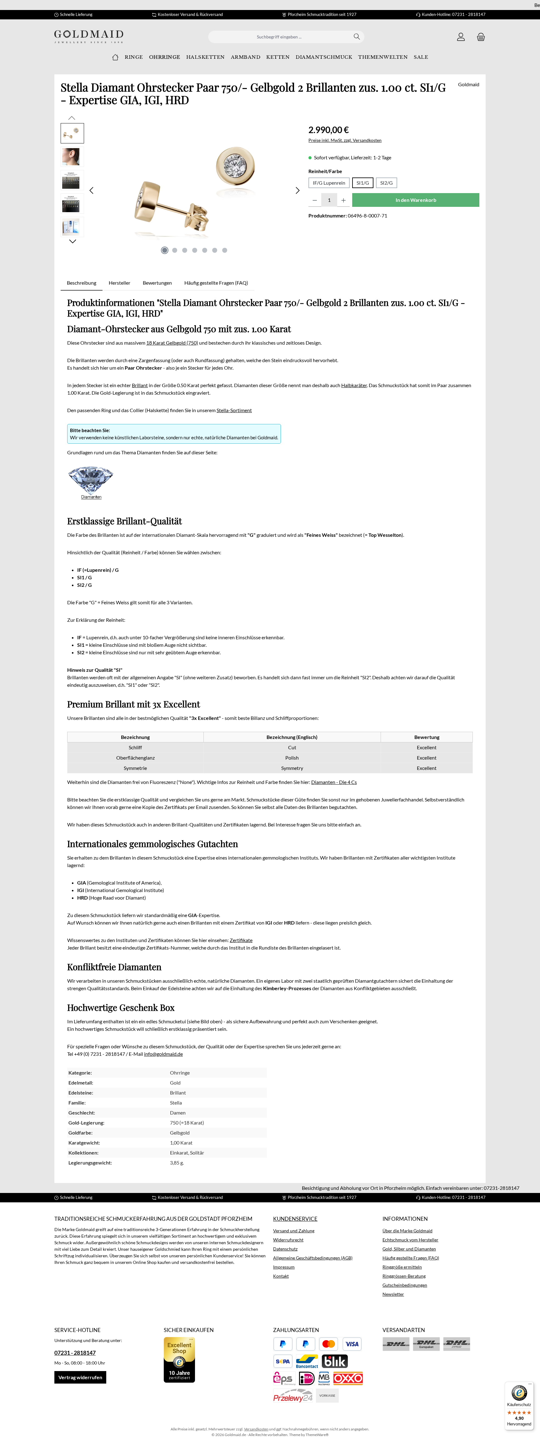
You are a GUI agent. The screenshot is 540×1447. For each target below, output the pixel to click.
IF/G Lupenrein (329, 183)
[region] (181, 190)
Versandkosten (256, 1429)
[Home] (115, 57)
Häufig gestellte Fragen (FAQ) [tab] (216, 283)
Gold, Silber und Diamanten (409, 1248)
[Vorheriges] (92, 190)
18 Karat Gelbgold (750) (172, 343)
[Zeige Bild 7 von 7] (224, 250)
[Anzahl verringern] (314, 200)
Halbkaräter (354, 385)
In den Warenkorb (416, 200)
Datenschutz (285, 1248)
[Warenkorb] (479, 36)
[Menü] (530, 1385)
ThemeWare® (317, 1434)
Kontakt (281, 1276)
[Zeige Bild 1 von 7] (164, 250)
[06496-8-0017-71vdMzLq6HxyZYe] (195, 190)
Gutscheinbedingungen (404, 1285)
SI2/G (386, 183)
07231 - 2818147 (75, 1352)
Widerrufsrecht (288, 1239)
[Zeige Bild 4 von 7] (194, 250)
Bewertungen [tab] (157, 283)
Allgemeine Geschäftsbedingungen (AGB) (312, 1257)
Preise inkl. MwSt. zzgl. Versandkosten (345, 140)
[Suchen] (357, 37)
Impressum (284, 1267)
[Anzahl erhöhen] (343, 200)
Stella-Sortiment (234, 410)
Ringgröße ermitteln (402, 1267)
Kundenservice (295, 1218)
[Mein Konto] (460, 36)
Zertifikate (241, 940)
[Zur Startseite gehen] (88, 36)
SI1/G (363, 183)
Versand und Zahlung (293, 1230)
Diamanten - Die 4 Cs (334, 782)
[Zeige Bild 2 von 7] (174, 250)
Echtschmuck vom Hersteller (410, 1239)
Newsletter (393, 1294)
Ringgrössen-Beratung (404, 1276)
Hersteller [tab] (119, 283)
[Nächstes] (297, 190)
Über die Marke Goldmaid (407, 1230)
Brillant (140, 385)
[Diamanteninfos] (90, 490)
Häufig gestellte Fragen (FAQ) (410, 1257)
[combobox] (279, 37)
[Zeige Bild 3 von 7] (184, 250)
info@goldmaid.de (163, 1054)
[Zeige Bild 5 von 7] (204, 250)
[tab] (81, 283)
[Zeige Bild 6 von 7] (214, 250)
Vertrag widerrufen (80, 1377)
